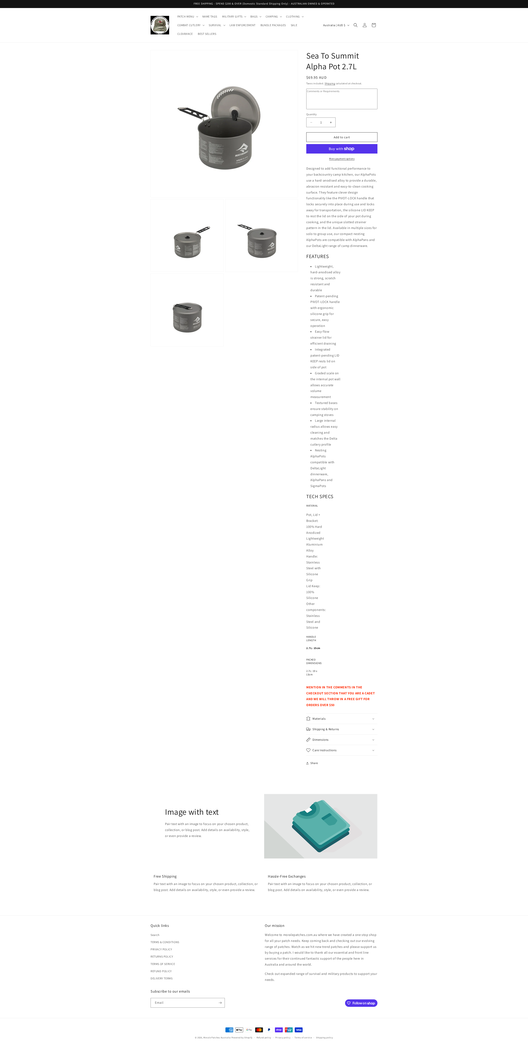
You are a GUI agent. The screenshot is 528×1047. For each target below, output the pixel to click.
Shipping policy (324, 1037)
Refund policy (264, 1037)
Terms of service (303, 1037)
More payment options (342, 158)
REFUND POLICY (161, 971)
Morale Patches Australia (217, 1037)
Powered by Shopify (242, 1037)
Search (155, 935)
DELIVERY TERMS (161, 978)
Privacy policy (283, 1037)
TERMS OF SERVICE (163, 964)
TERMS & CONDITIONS (165, 942)
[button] (187, 16)
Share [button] (314, 763)
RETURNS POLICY (162, 956)
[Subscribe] (220, 1003)
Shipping (330, 83)
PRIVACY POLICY (161, 949)
